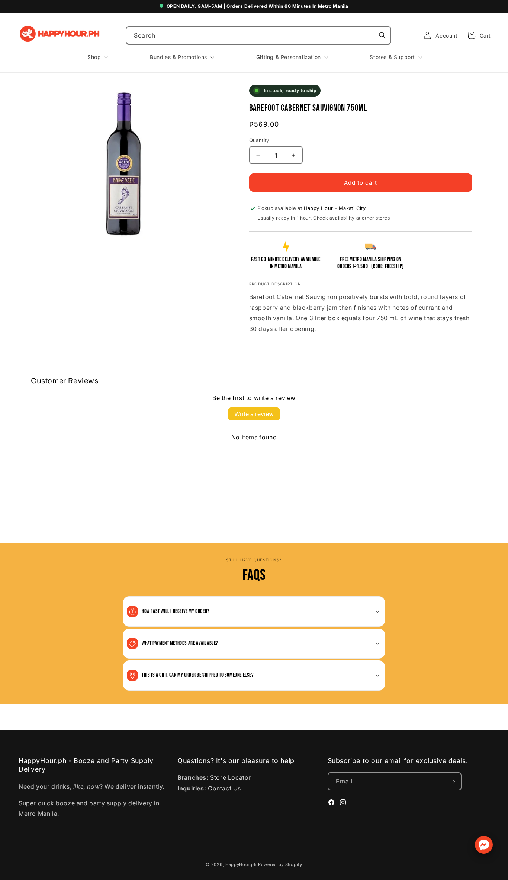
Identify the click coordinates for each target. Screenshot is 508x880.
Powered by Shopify (280, 864)
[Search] (382, 35)
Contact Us (224, 788)
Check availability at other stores (351, 218)
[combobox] (258, 35)
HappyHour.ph (241, 864)
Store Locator (230, 778)
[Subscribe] (452, 782)
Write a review (254, 414)
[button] (477, 35)
